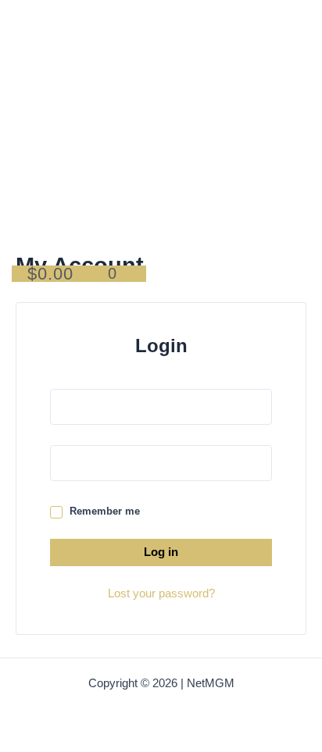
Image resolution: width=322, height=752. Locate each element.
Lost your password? (161, 593)
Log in (161, 552)
